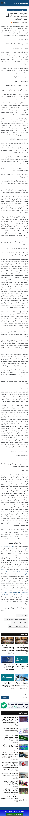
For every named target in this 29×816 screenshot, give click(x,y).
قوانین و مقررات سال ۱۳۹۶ (19, 623)
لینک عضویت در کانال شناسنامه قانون (14, 814)
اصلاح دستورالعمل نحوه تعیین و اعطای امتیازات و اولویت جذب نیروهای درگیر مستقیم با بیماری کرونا (8, 684)
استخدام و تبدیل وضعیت (21, 10)
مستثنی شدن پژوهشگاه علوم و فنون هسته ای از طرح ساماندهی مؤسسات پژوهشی (9, 798)
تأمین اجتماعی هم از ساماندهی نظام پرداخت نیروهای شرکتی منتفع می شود (9, 775)
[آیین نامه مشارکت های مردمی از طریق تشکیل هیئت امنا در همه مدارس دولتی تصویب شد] (23, 783)
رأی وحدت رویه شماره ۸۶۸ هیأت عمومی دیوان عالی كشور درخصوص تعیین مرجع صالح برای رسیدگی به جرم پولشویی (8, 649)
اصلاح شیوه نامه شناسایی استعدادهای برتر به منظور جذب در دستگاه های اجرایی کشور (21, 684)
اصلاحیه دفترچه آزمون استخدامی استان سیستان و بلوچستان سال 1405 (10, 746)
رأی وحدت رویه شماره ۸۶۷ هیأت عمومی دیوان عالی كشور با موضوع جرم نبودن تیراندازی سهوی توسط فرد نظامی (22, 649)
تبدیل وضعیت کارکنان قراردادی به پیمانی (15, 619)
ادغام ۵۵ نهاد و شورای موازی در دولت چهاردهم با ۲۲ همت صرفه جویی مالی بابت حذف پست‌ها (10, 790)
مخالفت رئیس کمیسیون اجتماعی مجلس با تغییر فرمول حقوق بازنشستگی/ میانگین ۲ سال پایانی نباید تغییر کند (10, 738)
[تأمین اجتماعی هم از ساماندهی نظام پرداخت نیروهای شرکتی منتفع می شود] (23, 775)
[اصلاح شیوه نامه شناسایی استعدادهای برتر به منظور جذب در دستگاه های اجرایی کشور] (21, 677)
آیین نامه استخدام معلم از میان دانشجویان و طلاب (22, 665)
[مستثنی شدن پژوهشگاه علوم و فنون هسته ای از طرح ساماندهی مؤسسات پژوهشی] (23, 799)
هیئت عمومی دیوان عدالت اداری (17, 626)
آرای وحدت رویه (11, 10)
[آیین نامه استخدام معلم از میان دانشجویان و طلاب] (21, 659)
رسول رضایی (24, 22)
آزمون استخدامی (21, 616)
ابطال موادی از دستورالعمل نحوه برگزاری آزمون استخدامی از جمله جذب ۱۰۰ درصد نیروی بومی (8, 667)
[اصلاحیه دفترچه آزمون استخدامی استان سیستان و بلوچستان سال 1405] (23, 747)
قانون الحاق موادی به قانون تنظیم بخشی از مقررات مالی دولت (14, 571)
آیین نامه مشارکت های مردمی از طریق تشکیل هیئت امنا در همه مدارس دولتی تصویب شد (10, 782)
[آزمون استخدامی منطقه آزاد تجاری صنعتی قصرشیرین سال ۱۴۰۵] (23, 731)
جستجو (26, 695)
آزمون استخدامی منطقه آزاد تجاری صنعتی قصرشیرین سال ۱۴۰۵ (10, 729)
